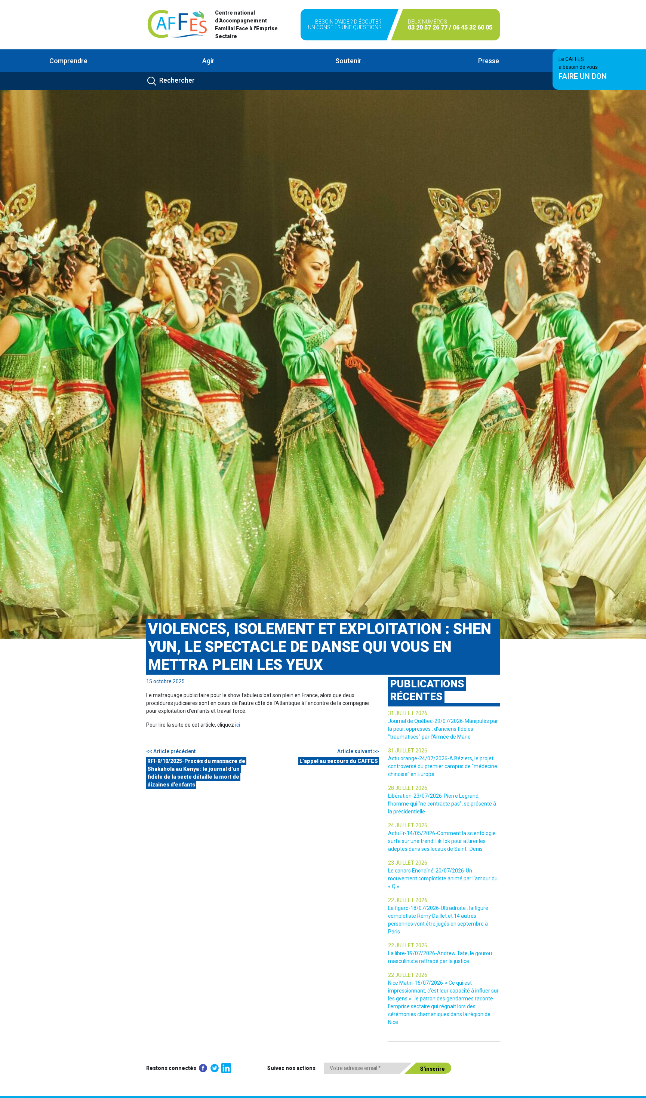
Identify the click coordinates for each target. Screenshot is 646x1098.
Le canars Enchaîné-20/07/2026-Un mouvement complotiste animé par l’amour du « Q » (443, 878)
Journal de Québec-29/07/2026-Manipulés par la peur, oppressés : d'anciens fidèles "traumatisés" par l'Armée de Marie (443, 729)
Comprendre (68, 61)
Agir (208, 61)
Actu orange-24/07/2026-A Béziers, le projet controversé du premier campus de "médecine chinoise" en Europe (442, 766)
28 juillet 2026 (407, 788)
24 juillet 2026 (407, 825)
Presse (488, 61)
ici (237, 725)
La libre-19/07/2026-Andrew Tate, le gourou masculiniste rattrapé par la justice (440, 957)
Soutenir (348, 61)
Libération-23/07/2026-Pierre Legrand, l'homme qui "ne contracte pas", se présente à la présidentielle (442, 804)
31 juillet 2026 (407, 713)
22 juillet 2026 (407, 900)
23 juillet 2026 (407, 863)
